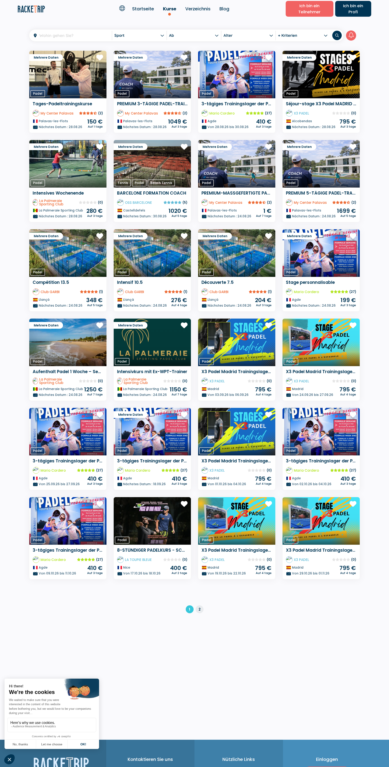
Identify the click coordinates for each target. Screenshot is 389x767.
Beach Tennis (161, 183)
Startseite (143, 9)
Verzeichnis (197, 9)
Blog (224, 9)
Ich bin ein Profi (353, 9)
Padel (37, 93)
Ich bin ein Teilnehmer (309, 9)
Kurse (169, 9)
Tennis (123, 183)
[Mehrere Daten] (67, 74)
